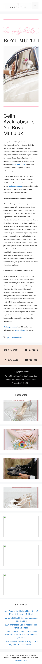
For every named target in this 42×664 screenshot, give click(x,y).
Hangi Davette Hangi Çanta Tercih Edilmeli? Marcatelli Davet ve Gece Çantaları (21, 635)
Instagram (13, 350)
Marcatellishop (20, 330)
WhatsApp (13, 360)
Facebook (33, 350)
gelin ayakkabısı (14, 337)
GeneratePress (21, 660)
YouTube (33, 360)
